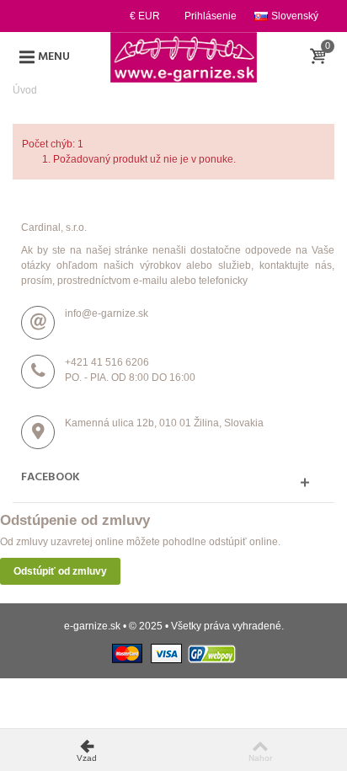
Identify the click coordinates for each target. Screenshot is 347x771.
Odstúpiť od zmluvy (60, 571)
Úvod (25, 90)
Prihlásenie (210, 16)
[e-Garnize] (183, 56)
